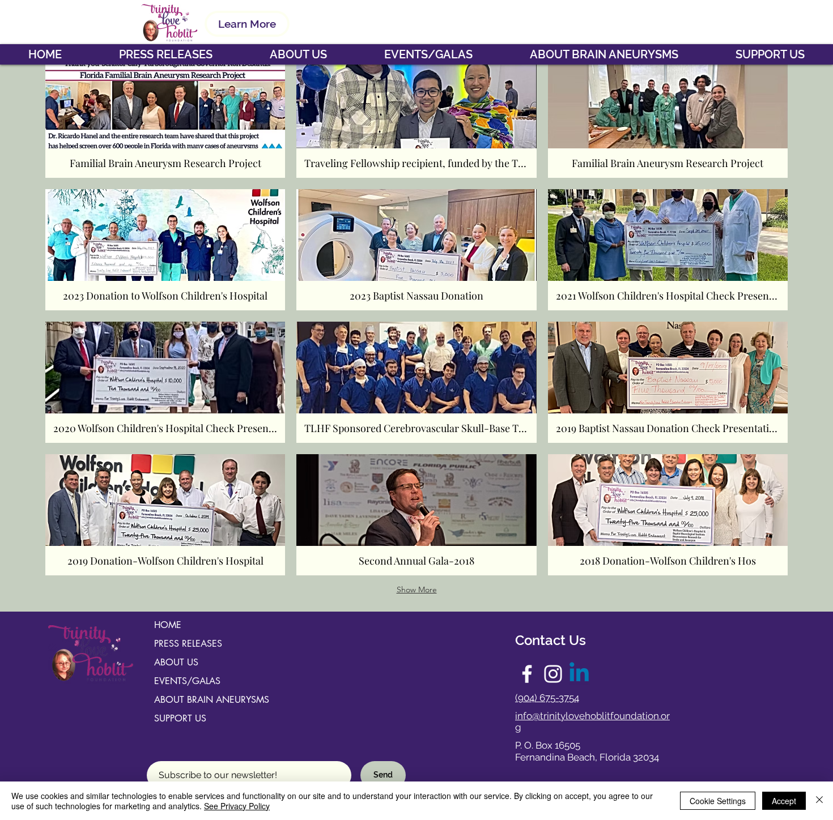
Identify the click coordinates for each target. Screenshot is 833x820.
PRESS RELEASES (188, 644)
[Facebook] (527, 674)
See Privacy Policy (237, 806)
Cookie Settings (718, 800)
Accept (784, 800)
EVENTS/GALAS (187, 681)
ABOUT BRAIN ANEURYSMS (211, 700)
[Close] (819, 801)
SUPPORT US (180, 718)
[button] (298, 54)
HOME (167, 625)
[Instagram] (553, 674)
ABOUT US (176, 662)
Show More (417, 589)
